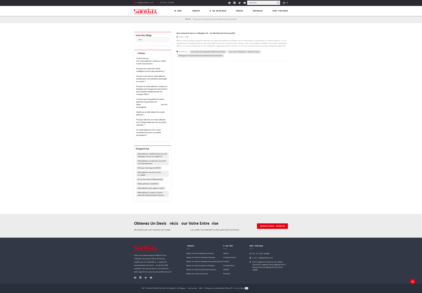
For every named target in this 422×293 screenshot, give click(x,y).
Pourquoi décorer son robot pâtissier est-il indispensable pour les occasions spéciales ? (151, 122)
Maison (178, 11)
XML (200, 288)
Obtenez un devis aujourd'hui (272, 226)
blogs (140, 40)
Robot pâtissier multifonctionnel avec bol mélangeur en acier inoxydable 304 (152, 155)
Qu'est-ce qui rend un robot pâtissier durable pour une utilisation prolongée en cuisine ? (151, 79)
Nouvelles (258, 11)
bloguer (183, 288)
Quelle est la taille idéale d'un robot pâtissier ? (150, 113)
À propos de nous (218, 11)
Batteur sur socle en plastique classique (200, 257)
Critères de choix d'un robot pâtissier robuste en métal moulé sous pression (152, 61)
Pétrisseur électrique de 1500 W (149, 168)
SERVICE (239, 11)
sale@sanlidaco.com (145, 3)
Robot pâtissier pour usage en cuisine (151, 188)
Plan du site (192, 288)
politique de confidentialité (214, 288)
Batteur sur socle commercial (197, 274)
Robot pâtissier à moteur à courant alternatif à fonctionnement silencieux (151, 194)
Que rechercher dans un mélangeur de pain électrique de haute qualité (205, 33)
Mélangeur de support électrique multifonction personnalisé (200, 56)
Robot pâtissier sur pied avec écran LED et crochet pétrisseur (152, 162)
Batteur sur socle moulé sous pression (200, 253)
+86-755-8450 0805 (167, 3)
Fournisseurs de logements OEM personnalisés (208, 52)
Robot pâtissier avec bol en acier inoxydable (149, 174)
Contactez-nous (280, 11)
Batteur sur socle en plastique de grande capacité (204, 261)
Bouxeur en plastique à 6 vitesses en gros (244, 52)
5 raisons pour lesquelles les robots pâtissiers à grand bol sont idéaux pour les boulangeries (151, 103)
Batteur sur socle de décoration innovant (201, 270)
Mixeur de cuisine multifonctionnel (150, 179)
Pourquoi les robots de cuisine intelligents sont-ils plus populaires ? (150, 70)
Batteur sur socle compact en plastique (200, 266)
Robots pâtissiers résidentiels (148, 184)
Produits (195, 11)
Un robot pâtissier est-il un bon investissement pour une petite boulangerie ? (148, 132)
